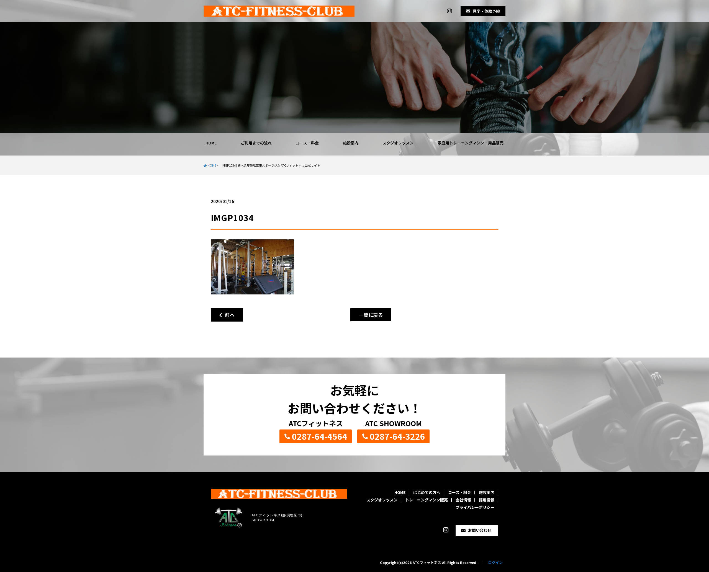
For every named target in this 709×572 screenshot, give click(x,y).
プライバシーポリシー (475, 507)
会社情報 (463, 500)
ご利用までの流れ (256, 143)
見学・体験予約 (486, 11)
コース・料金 (307, 143)
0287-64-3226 (397, 436)
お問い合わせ (479, 530)
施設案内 (350, 143)
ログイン (495, 562)
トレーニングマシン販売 (426, 500)
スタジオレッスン (397, 143)
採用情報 (486, 500)
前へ (228, 314)
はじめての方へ (426, 492)
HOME (211, 143)
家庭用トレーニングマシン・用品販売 (471, 143)
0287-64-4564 (319, 436)
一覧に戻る (371, 314)
